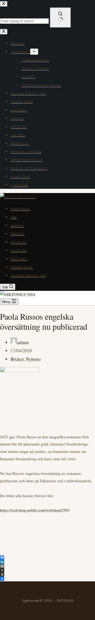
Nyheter (19, 250)
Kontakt (19, 259)
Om (14, 217)
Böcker (18, 234)
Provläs (19, 242)
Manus (17, 225)
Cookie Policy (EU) (29, 275)
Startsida (20, 209)
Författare (22, 267)
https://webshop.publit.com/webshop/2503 (35, 510)
